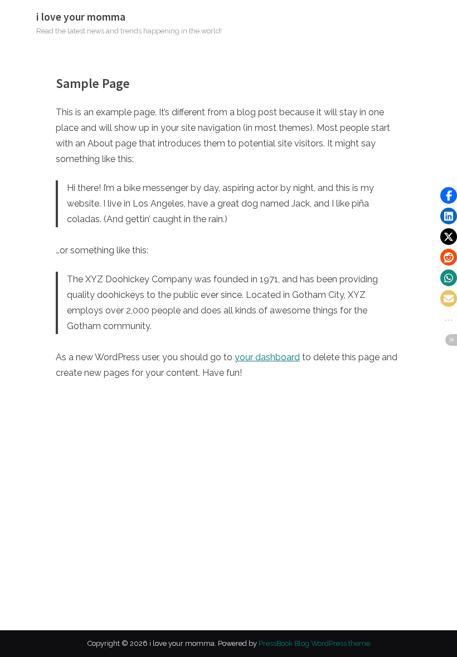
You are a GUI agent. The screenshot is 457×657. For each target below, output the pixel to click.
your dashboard (267, 357)
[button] (448, 195)
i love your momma (80, 16)
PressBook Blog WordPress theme (314, 643)
